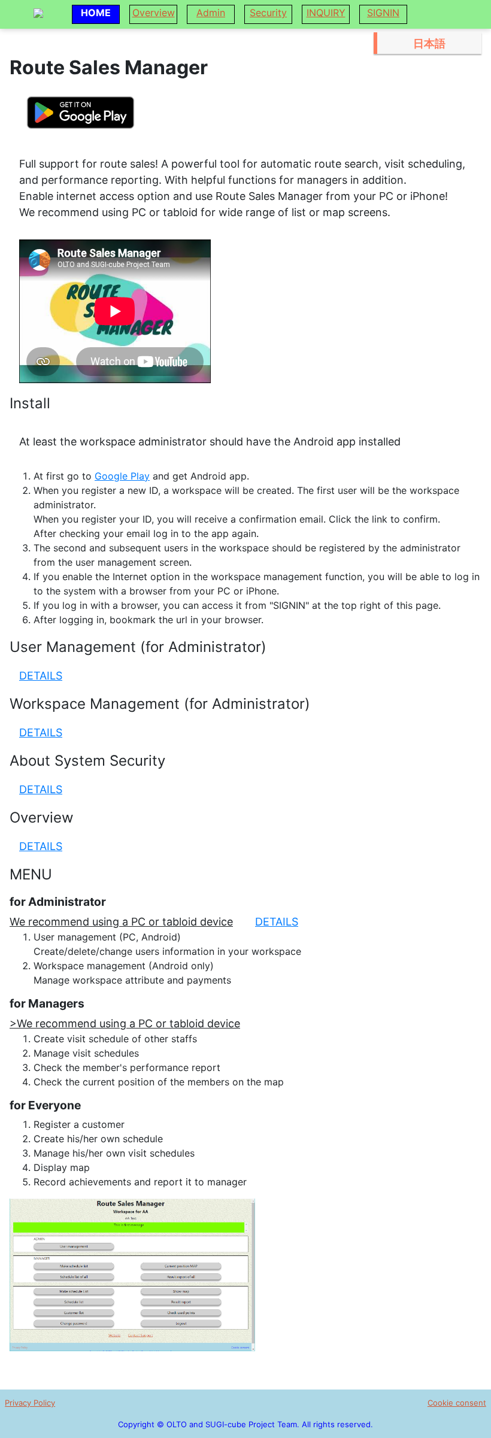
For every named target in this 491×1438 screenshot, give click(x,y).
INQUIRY (326, 13)
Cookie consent (457, 1402)
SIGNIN (383, 13)
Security (268, 13)
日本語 (429, 43)
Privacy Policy (30, 1402)
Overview (153, 13)
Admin (210, 13)
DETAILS (40, 675)
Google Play (122, 476)
